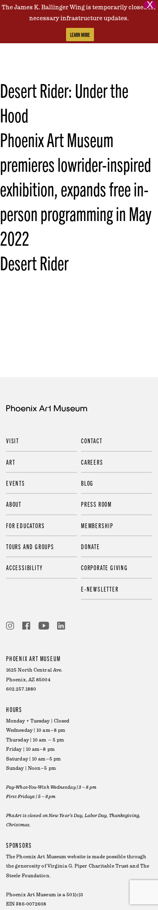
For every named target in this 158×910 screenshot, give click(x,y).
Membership (97, 525)
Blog (87, 483)
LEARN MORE (80, 34)
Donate (90, 546)
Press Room (96, 504)
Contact (91, 440)
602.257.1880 (21, 689)
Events (15, 483)
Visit (12, 440)
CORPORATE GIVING (104, 567)
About (13, 504)
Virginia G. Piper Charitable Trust (87, 866)
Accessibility (24, 567)
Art (10, 462)
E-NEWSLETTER (100, 589)
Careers (92, 462)
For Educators (25, 525)
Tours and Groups (30, 546)
